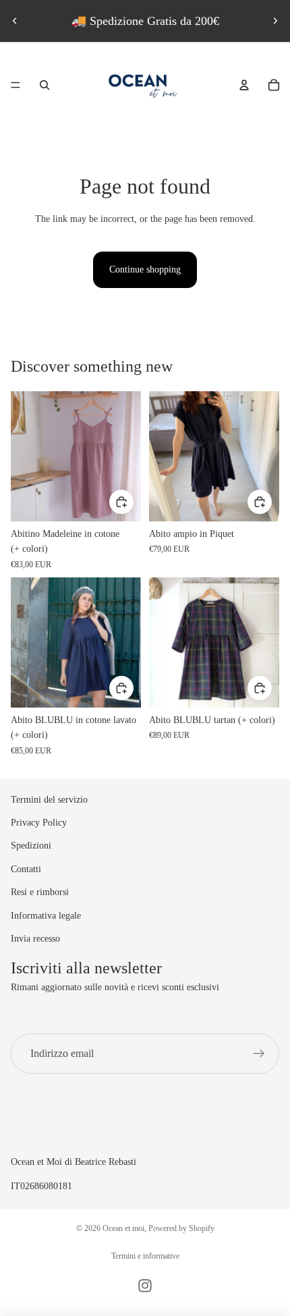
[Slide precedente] (15, 21)
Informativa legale (46, 916)
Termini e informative (145, 1256)
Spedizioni (31, 845)
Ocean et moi (123, 1228)
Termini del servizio (49, 800)
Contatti (26, 869)
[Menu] (15, 85)
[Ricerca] (44, 85)
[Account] (244, 85)
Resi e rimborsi (40, 892)
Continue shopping (145, 269)
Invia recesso (35, 939)
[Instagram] (145, 1286)
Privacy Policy (39, 823)
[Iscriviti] (259, 1053)
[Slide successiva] (275, 21)
